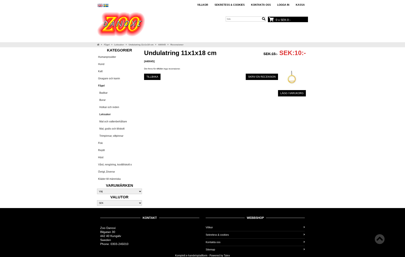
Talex (227, 255)
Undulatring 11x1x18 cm (141, 44)
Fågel (107, 44)
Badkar (103, 92)
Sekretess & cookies (230, 4)
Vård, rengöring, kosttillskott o (115, 164)
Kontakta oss (261, 4)
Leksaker (119, 44)
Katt (100, 71)
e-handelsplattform (196, 255)
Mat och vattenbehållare (112, 121)
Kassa (300, 4)
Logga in (283, 4)
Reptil (101, 150)
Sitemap (210, 249)
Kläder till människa (109, 178)
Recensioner (177, 44)
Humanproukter (107, 56)
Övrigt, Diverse (106, 171)
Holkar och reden (108, 107)
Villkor (202, 4)
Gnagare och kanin (109, 78)
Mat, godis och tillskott (111, 128)
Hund (101, 64)
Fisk (100, 143)
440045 (162, 44)
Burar (102, 100)
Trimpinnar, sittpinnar (110, 135)
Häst (100, 157)
